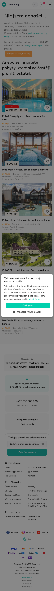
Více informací (35, 299)
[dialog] (27, 295)
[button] (27, 312)
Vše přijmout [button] (28, 305)
